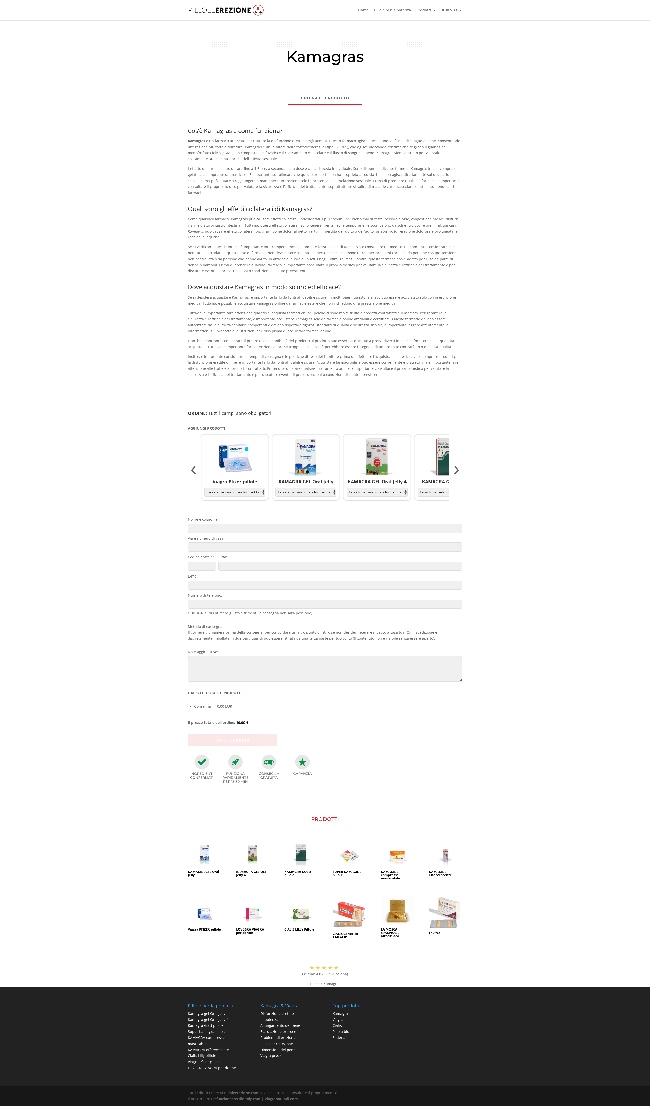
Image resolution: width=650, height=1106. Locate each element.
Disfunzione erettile (277, 1013)
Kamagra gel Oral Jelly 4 (208, 1019)
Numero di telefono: (205, 595)
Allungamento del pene (280, 1025)
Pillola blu (341, 1031)
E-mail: (194, 576)
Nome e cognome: (203, 519)
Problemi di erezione (278, 1037)
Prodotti (423, 10)
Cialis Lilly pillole (202, 1055)
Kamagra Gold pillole (205, 1025)
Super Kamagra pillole (207, 1031)
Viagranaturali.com (281, 1098)
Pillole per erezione (276, 1043)
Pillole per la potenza (392, 10)
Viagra (338, 1019)
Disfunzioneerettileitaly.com (236, 1098)
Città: (222, 557)
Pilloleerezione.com (241, 1092)
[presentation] (193, 470)
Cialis (337, 1025)
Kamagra (340, 1013)
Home (363, 10)
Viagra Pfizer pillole (204, 1061)
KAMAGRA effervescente (208, 1049)
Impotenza (269, 1019)
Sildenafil (340, 1037)
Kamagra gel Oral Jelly (206, 1013)
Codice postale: (201, 557)
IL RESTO (449, 10)
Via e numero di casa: (206, 538)
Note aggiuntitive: (203, 651)
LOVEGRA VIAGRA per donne (212, 1067)
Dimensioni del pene (278, 1049)
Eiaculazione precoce (278, 1031)
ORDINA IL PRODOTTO (325, 98)
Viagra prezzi (271, 1055)
